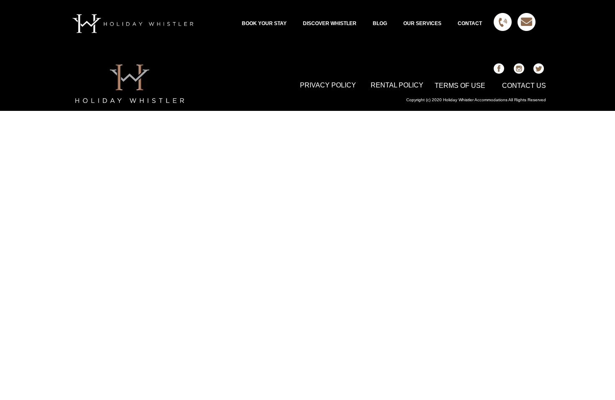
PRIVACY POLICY (328, 85)
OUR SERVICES (422, 23)
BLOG (380, 23)
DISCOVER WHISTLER (329, 23)
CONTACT (470, 23)
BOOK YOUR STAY (264, 23)
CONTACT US (524, 85)
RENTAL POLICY (397, 85)
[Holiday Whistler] (133, 23)
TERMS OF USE (460, 85)
